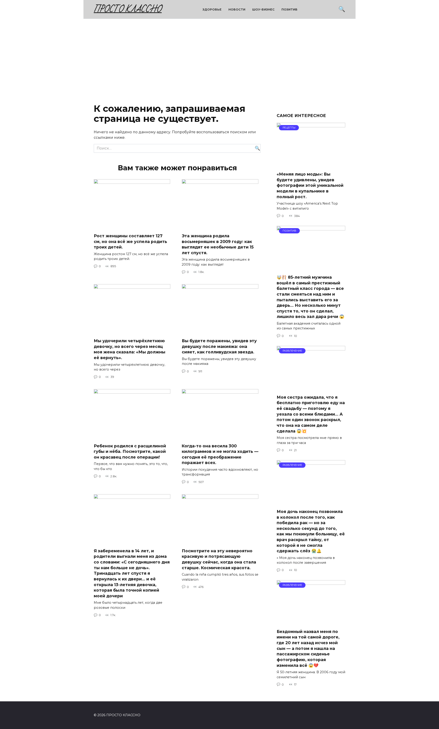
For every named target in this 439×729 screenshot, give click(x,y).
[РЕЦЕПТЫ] (311, 165)
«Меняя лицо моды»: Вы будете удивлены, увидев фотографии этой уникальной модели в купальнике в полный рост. (310, 185)
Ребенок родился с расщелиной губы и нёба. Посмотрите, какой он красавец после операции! (130, 451)
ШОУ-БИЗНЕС (263, 9)
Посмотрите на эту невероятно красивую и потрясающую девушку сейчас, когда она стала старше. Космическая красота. (219, 559)
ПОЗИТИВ (289, 9)
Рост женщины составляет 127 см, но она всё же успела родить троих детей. (130, 241)
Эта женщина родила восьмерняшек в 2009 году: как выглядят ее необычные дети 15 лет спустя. (218, 244)
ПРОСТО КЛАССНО (128, 9)
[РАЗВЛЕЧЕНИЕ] (311, 388)
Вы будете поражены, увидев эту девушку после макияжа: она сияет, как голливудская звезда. (219, 346)
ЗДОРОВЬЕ (212, 9)
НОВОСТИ (236, 9)
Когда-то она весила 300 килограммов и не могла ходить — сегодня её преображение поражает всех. (220, 454)
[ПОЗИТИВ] (311, 268)
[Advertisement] (219, 58)
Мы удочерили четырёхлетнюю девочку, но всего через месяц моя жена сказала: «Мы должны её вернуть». (129, 349)
